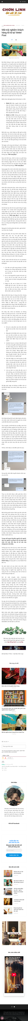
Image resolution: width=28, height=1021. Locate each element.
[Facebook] (12, 39)
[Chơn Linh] (14, 12)
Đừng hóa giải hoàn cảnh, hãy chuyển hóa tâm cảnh (18, 909)
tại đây (21, 642)
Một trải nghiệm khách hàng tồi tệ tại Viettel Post (13, 732)
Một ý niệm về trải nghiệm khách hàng (10, 686)
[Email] (16, 39)
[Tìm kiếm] (20, 1)
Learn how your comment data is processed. (13, 751)
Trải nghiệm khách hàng (9, 25)
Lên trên (14, 1018)
